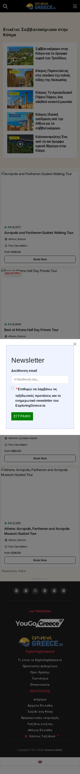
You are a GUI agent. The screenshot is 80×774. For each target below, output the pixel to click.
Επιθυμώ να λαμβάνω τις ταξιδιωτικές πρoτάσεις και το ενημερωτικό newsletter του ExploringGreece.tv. (38, 397)
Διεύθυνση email (24, 370)
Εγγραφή (22, 416)
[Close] (75, 344)
